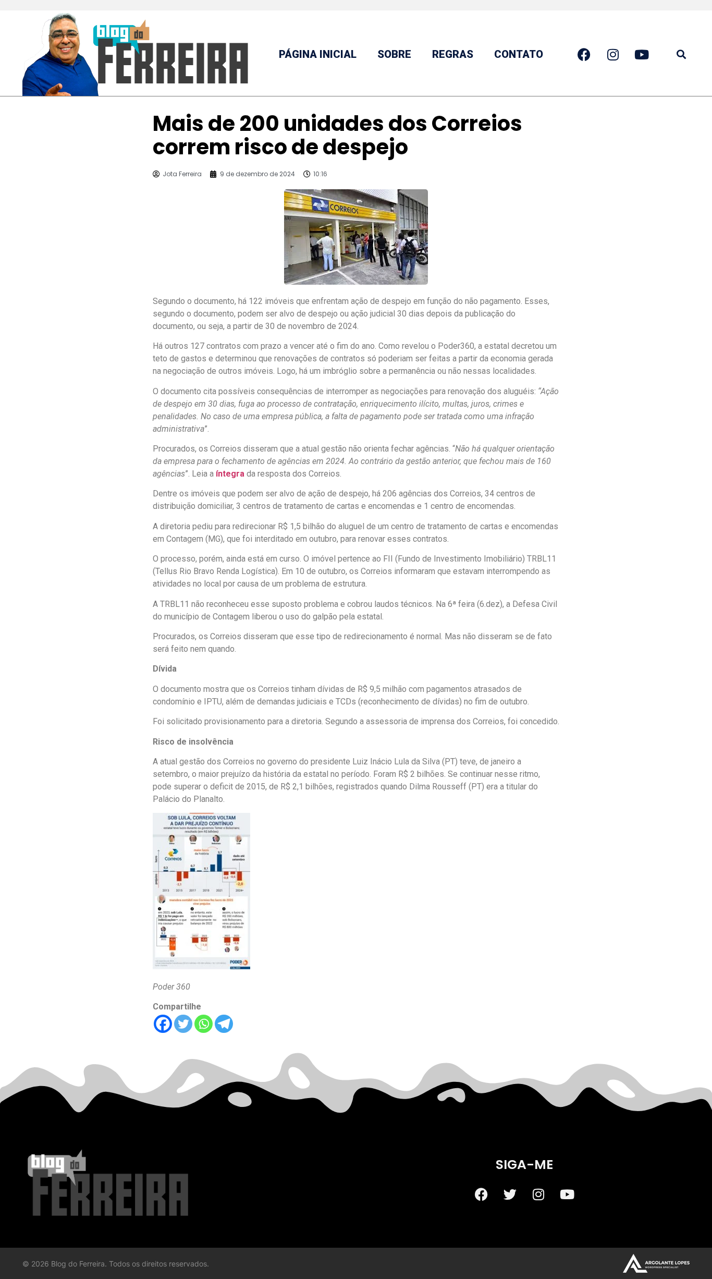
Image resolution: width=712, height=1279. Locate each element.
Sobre (394, 54)
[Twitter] (183, 1024)
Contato (518, 54)
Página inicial (318, 54)
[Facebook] (163, 1024)
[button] (681, 54)
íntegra (230, 474)
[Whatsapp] (203, 1024)
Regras (452, 54)
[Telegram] (224, 1024)
